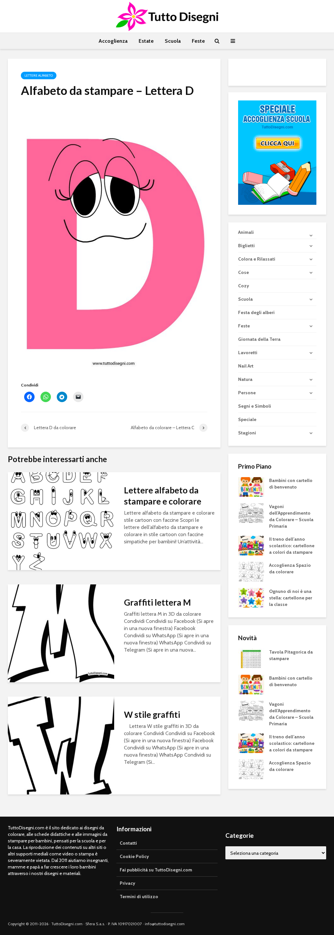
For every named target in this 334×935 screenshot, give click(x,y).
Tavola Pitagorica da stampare (291, 655)
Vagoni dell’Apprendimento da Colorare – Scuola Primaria (291, 516)
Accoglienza (113, 41)
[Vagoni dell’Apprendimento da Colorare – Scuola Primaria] (251, 513)
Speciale (247, 419)
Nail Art (245, 366)
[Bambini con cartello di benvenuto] (251, 487)
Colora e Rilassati (256, 259)
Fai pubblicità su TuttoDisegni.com (156, 870)
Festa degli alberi (256, 312)
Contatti (128, 843)
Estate (146, 41)
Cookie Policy (134, 856)
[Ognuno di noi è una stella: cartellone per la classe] (251, 597)
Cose (243, 272)
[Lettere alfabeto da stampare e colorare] (61, 521)
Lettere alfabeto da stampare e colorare (162, 495)
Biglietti (246, 246)
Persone (247, 393)
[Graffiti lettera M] (61, 633)
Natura (245, 379)
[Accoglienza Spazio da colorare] (251, 571)
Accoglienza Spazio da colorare (290, 568)
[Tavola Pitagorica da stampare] (251, 658)
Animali (246, 232)
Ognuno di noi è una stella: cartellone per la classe (290, 597)
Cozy (243, 286)
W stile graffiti (152, 714)
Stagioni (247, 433)
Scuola (173, 41)
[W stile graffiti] (61, 745)
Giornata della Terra (259, 339)
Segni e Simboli (254, 406)
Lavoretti (247, 352)
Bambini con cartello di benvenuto (290, 483)
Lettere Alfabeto (38, 75)
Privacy (127, 883)
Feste (198, 41)
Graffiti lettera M (157, 602)
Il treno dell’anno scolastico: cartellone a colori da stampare (291, 545)
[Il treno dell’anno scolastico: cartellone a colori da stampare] (251, 545)
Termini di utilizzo (139, 896)
